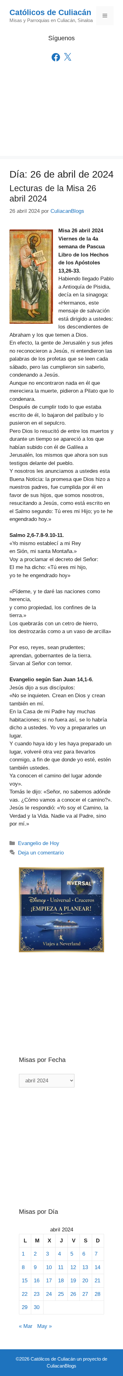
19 (73, 1281)
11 (60, 1267)
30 (36, 1307)
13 (85, 1267)
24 (49, 1294)
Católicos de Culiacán (50, 12)
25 (61, 1294)
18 (61, 1281)
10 (49, 1267)
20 (85, 1281)
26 (73, 1294)
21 (97, 1281)
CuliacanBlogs (61, 1365)
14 (97, 1267)
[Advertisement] (61, 118)
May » (44, 1326)
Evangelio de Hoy (38, 843)
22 (24, 1294)
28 (97, 1294)
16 (36, 1281)
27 (85, 1294)
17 (49, 1281)
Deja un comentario (41, 853)
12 (73, 1267)
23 (36, 1294)
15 (24, 1281)
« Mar (25, 1326)
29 (24, 1307)
